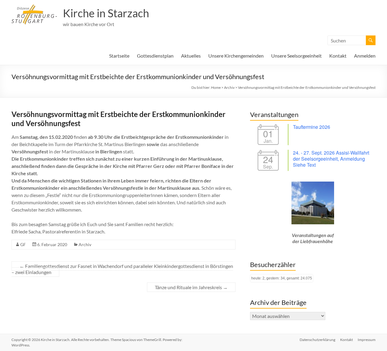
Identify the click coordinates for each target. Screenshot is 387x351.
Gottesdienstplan (155, 56)
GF (23, 244)
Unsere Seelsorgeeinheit (296, 56)
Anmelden (365, 56)
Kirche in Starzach (106, 13)
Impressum (367, 339)
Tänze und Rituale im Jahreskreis (191, 287)
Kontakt (337, 56)
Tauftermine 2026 (311, 126)
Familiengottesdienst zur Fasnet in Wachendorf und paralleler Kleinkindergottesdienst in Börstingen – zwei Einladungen (122, 269)
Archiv (85, 244)
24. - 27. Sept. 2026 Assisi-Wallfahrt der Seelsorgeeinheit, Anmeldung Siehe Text (331, 158)
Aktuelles (191, 56)
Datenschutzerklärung (317, 339)
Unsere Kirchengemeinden (236, 56)
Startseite (119, 56)
